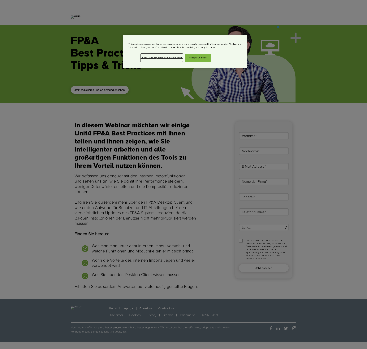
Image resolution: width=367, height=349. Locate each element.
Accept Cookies (198, 58)
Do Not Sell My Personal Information (162, 57)
